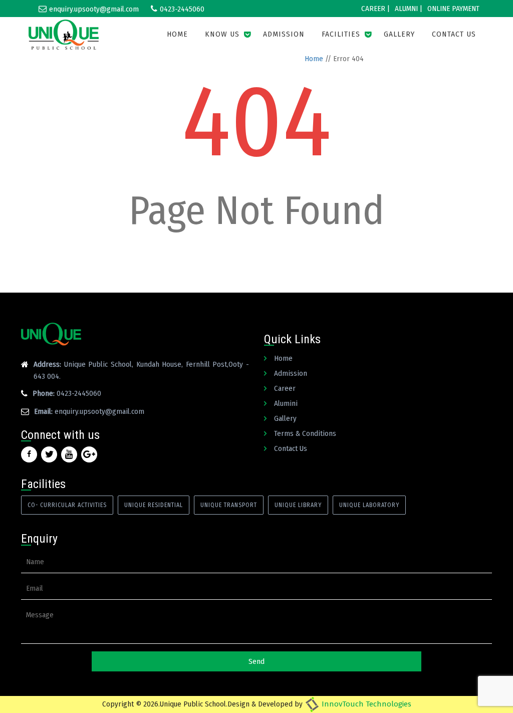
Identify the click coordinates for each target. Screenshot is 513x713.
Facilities (341, 34)
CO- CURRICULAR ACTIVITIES (67, 505)
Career (285, 388)
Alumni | (408, 8)
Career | (375, 8)
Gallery (399, 34)
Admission (284, 34)
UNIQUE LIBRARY (298, 505)
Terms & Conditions (305, 433)
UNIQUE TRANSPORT (228, 505)
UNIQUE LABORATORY (369, 505)
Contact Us (454, 34)
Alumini (286, 403)
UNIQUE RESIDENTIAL (153, 505)
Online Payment (453, 8)
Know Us (222, 34)
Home (177, 34)
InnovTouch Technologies (365, 703)
